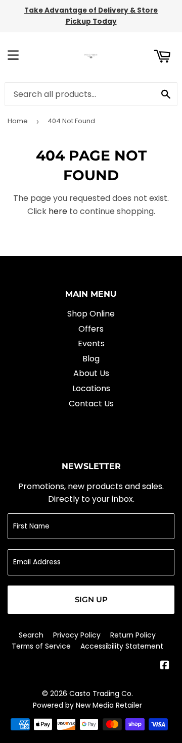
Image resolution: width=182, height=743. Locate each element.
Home (18, 121)
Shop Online (91, 314)
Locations (91, 388)
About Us (91, 373)
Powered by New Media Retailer (87, 705)
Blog (91, 358)
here (58, 211)
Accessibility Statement (121, 646)
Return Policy (133, 635)
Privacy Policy (77, 635)
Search (31, 635)
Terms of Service (41, 646)
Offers (91, 329)
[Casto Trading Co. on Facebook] (164, 666)
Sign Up (91, 599)
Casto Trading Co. (101, 693)
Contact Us (91, 403)
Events (91, 343)
